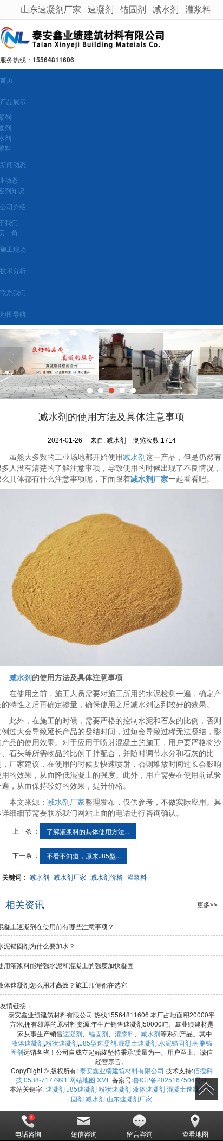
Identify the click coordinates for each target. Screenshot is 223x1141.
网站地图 (82, 1079)
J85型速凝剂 (98, 1042)
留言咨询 (140, 1133)
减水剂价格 (106, 876)
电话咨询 (28, 1133)
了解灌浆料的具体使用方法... (88, 831)
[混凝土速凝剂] (111, 364)
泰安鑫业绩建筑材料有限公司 (122, 1070)
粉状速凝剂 (61, 1042)
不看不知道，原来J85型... (84, 855)
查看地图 (195, 1133)
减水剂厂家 (66, 801)
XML (103, 1079)
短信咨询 (84, 1133)
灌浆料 (198, 9)
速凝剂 (101, 9)
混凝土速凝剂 (137, 1042)
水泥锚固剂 (175, 1042)
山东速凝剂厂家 (51, 9)
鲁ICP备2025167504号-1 (170, 1079)
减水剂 (166, 9)
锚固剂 (133, 9)
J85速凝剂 (82, 1088)
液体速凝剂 (27, 1042)
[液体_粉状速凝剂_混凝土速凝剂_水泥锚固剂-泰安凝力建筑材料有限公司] (111, 37)
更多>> (207, 905)
